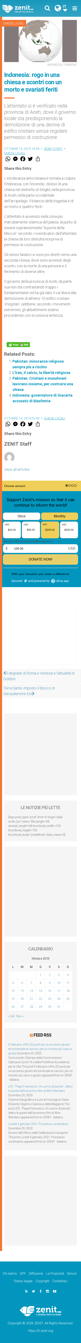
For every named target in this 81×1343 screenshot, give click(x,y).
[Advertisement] (40, 640)
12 (13, 991)
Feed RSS (42, 1035)
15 (40, 991)
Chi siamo (10, 1274)
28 (31, 1006)
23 (49, 998)
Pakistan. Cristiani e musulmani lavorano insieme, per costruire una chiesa (42, 384)
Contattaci (60, 1281)
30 (49, 1006)
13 (22, 991)
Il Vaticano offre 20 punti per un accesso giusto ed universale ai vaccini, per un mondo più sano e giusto (40, 1049)
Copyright (42, 1281)
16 (49, 991)
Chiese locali (13, 23)
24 (58, 998)
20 (22, 998)
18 (68, 991)
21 (31, 998)
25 (68, 998)
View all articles (16, 469)
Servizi (71, 1274)
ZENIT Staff (53, 149)
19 (13, 998)
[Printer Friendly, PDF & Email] (18, 344)
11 (68, 983)
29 (40, 1006)
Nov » (19, 1016)
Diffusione (36, 1274)
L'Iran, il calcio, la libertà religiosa (41, 372)
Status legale (23, 1281)
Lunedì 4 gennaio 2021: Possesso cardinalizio (38, 1124)
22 (40, 998)
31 (58, 1006)
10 (58, 983)
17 (58, 991)
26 (13, 1006)
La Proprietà (55, 1274)
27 (22, 1006)
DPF (23, 1274)
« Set (11, 1016)
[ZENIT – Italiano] (22, 8)
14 (31, 991)
